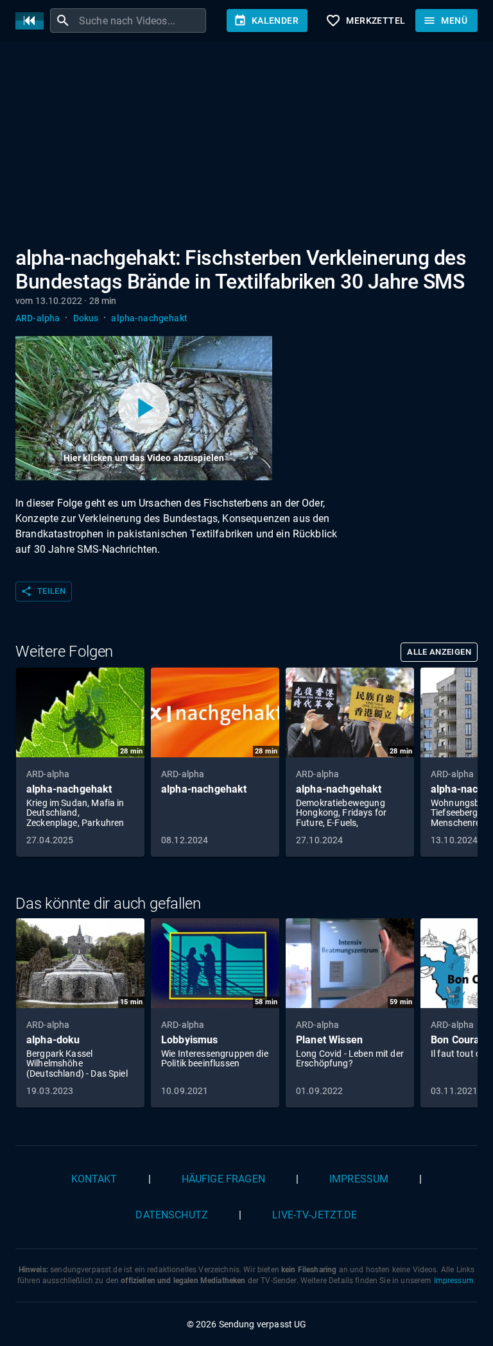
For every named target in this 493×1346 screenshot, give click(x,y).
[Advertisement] (246, 146)
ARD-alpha (37, 318)
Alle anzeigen (439, 652)
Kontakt (94, 1179)
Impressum (358, 1179)
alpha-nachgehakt (149, 318)
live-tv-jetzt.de (314, 1215)
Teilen (43, 591)
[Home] (32, 20)
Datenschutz (171, 1215)
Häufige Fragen (223, 1179)
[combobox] (141, 20)
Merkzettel (365, 20)
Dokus (86, 318)
